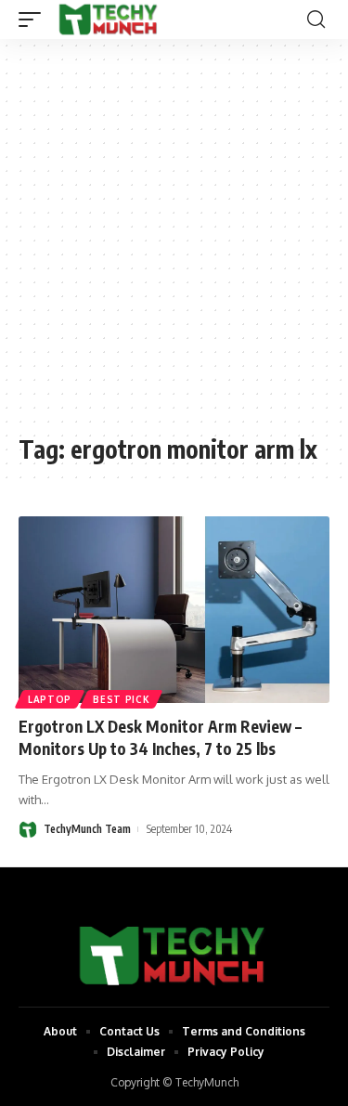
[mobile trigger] (34, 19)
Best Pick (121, 699)
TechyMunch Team (87, 829)
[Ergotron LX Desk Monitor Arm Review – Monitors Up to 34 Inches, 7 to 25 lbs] (174, 609)
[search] (316, 19)
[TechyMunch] (109, 19)
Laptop (49, 699)
